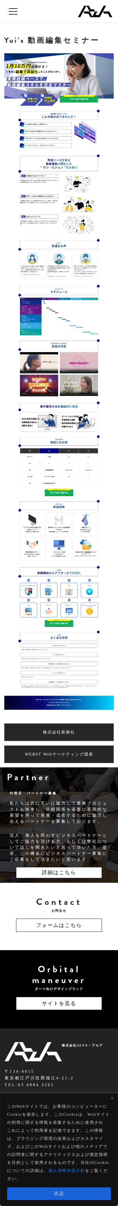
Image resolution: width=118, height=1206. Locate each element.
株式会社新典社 (59, 732)
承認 (59, 1193)
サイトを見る (59, 1003)
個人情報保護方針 (66, 1170)
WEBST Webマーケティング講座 (59, 754)
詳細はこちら (59, 872)
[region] (59, 1149)
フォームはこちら (59, 925)
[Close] (112, 1098)
